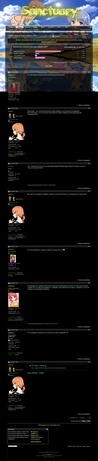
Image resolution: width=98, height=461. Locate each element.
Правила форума (36, 442)
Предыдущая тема (43, 425)
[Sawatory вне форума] (13, 340)
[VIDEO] (33, 437)
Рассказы (51, 27)
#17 (89, 329)
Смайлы (33, 433)
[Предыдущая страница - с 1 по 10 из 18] (86, 63)
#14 (89, 191)
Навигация (35, 29)
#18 (89, 362)
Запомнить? (57, 36)
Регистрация (84, 34)
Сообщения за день (13, 29)
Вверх (88, 421)
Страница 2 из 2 (74, 62)
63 (77, 51)
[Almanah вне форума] (12, 258)
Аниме (35, 27)
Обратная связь (72, 446)
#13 (89, 163)
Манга (43, 27)
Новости (11, 27)
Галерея (27, 27)
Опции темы (68, 69)
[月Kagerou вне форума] (14, 87)
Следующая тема (55, 425)
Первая (82, 62)
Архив (84, 446)
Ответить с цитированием (84, 105)
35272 (16, 148)
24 (77, 57)
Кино (66, 27)
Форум (19, 27)
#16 (89, 283)
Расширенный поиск (85, 29)
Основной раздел (20, 36)
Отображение (85, 69)
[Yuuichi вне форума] (16, 131)
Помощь (76, 34)
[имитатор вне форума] (13, 300)
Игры (58, 27)
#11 (89, 72)
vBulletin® (49, 454)
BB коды (33, 432)
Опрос (51, 66)
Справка (21, 29)
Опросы (29, 36)
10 (77, 53)
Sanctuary (79, 446)
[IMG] (32, 435)
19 (15, 349)
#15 (89, 246)
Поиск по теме (77, 69)
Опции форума (27, 29)
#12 (89, 108)
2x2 (28, 166)
